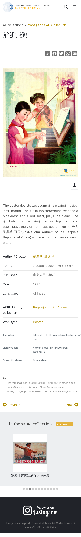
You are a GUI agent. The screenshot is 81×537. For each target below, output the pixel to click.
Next (70, 405)
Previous (13, 405)
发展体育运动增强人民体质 (30, 476)
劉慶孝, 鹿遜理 (43, 256)
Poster (38, 322)
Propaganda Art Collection (46, 25)
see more (64, 424)
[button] (66, 7)
